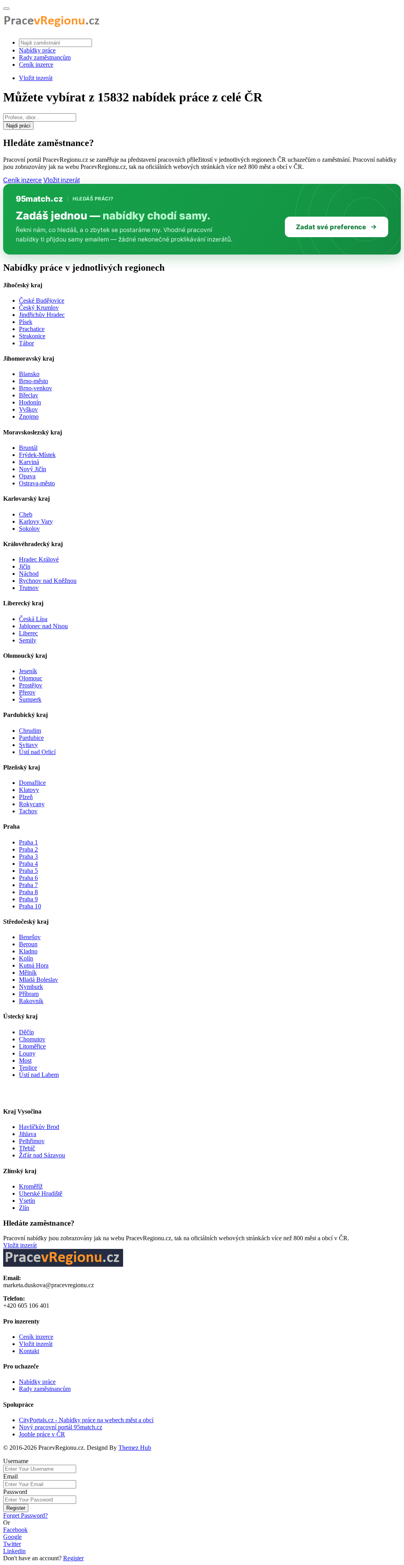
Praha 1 (28, 842)
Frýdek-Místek (37, 454)
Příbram (29, 993)
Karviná (29, 462)
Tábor (26, 343)
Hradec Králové (39, 559)
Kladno (28, 951)
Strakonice (32, 336)
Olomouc (30, 678)
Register (15, 1508)
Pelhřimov (32, 1141)
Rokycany (32, 804)
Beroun (28, 944)
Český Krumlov (39, 307)
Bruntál (28, 447)
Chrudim (30, 730)
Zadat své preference (331, 227)
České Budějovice (41, 300)
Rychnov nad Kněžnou (48, 580)
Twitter (12, 1544)
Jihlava (27, 1134)
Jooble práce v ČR (42, 1434)
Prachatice (32, 329)
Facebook (15, 1529)
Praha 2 (28, 849)
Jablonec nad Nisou (43, 626)
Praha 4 (28, 863)
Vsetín (27, 1200)
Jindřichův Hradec (42, 314)
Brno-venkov (35, 388)
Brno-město (33, 381)
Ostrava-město (37, 483)
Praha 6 (28, 877)
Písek (25, 321)
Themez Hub (134, 1447)
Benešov (30, 937)
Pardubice (31, 737)
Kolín (26, 958)
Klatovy (29, 789)
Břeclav (28, 395)
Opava (27, 476)
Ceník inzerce (36, 64)
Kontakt (29, 1351)
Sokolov (29, 528)
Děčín (26, 1032)
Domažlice (32, 782)
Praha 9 (28, 899)
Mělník (28, 972)
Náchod (29, 573)
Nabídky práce (37, 50)
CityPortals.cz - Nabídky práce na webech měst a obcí (86, 1420)
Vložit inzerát (35, 78)
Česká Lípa (33, 619)
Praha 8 (28, 892)
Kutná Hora (34, 965)
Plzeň (26, 797)
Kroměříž (31, 1186)
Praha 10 (30, 906)
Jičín (24, 566)
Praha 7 (28, 885)
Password (15, 1491)
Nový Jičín (32, 469)
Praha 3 (28, 856)
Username (15, 1461)
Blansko (29, 374)
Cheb (25, 514)
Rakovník (31, 1001)
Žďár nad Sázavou (42, 1155)
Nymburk (31, 986)
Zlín (24, 1207)
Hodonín (30, 402)
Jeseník (28, 671)
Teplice (28, 1067)
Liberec (28, 633)
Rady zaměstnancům (45, 57)
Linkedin (14, 1551)
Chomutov (32, 1039)
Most (25, 1060)
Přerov (27, 692)
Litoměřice (32, 1046)
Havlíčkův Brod (39, 1126)
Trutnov (29, 587)
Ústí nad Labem (39, 1074)
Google (12, 1536)
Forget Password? (25, 1515)
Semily (27, 640)
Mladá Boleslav (38, 979)
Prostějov (30, 685)
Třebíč (27, 1148)
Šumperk (30, 699)
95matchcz (39, 199)
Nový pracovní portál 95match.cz (60, 1427)
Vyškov (28, 409)
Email (10, 1476)
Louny (27, 1053)
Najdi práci (18, 126)
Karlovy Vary (36, 521)
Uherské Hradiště (40, 1193)
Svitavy (28, 744)
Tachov (28, 811)
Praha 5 (28, 870)
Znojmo (29, 416)
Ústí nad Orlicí (37, 752)
